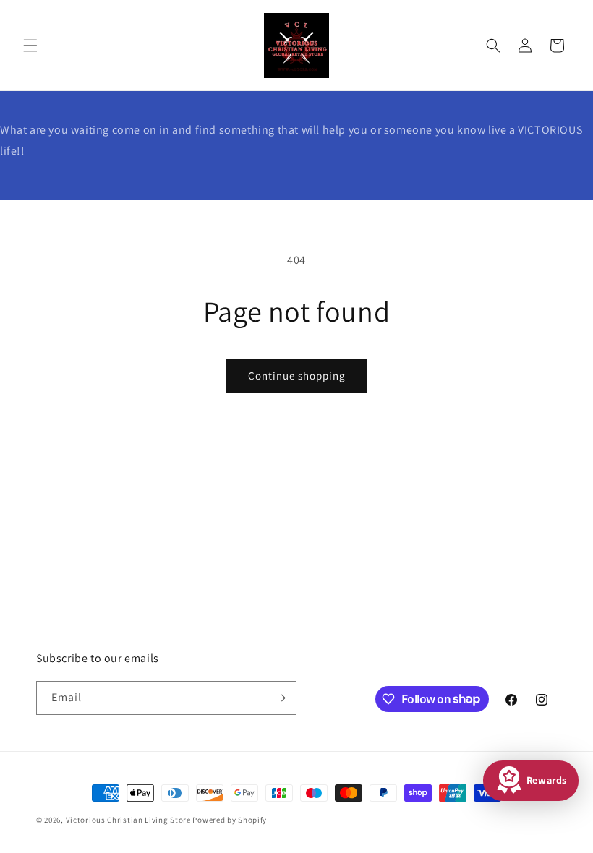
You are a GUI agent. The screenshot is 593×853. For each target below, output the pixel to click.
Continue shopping (297, 375)
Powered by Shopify (229, 820)
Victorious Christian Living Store (128, 820)
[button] (30, 45)
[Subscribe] (280, 698)
